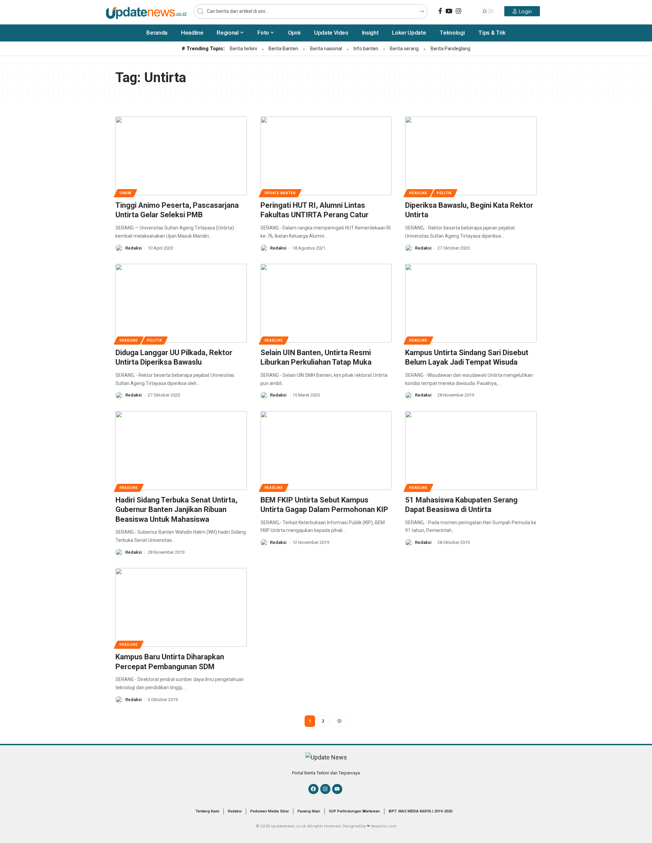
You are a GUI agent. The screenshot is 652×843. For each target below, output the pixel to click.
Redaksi (133, 248)
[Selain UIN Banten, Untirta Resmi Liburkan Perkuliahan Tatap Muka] (326, 303)
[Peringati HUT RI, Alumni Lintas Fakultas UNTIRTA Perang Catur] (326, 155)
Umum (125, 193)
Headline (418, 193)
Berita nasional (326, 48)
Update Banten (280, 193)
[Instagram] (458, 11)
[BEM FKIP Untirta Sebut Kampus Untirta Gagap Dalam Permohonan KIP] (326, 450)
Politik (444, 193)
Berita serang (404, 48)
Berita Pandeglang (450, 48)
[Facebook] (440, 11)
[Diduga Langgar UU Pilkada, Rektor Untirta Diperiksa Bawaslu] (181, 303)
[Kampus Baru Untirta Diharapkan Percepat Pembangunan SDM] (181, 607)
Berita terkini (243, 48)
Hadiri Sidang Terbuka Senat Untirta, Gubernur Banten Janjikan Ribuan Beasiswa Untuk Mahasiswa (176, 510)
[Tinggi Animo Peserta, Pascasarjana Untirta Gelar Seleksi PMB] (181, 155)
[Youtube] (337, 789)
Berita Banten (283, 48)
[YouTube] (449, 11)
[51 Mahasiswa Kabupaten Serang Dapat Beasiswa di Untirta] (471, 450)
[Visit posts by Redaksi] (119, 248)
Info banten (366, 48)
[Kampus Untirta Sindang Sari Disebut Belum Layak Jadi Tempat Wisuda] (471, 303)
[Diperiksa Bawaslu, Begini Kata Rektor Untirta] (471, 155)
